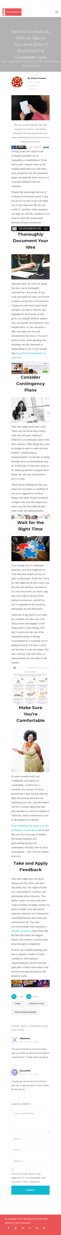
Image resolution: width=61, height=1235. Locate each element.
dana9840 (25, 1071)
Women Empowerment (25, 1012)
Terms (17, 1223)
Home (27, 56)
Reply (36, 1041)
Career (33, 88)
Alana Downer (38, 78)
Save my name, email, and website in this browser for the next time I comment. (28, 1178)
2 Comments (33, 85)
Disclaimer (26, 1223)
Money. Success (36, 1003)
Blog (34, 56)
